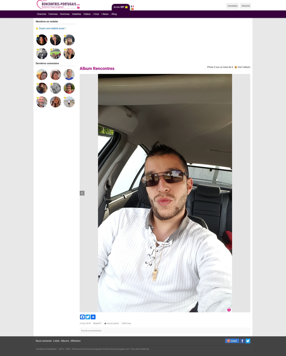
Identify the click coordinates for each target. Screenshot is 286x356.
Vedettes (76, 14)
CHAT (234, 341)
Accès (119, 7)
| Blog (114, 14)
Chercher (41, 14)
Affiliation (75, 340)
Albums (65, 340)
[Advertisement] (55, 156)
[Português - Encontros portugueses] (132, 9)
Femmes (53, 14)
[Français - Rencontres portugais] (132, 6)
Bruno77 (97, 323)
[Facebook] (242, 341)
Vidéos (87, 14)
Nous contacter (44, 340)
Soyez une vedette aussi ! (52, 28)
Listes (56, 340)
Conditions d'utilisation (46, 349)
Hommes (65, 14)
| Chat (96, 14)
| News (104, 14)
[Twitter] (247, 341)
